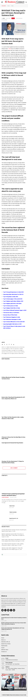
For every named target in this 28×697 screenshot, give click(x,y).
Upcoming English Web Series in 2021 (12, 324)
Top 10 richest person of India (10, 305)
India (9, 48)
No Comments (19, 18)
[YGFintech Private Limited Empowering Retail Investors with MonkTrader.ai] (14, 485)
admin (4, 18)
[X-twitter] (11, 610)
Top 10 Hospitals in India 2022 (10, 296)
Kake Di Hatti (11, 505)
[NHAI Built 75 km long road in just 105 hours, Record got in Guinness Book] (14, 34)
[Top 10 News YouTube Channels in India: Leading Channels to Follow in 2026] (14, 408)
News (13, 18)
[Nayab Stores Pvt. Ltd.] (5, 520)
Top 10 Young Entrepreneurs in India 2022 (13, 292)
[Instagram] (5, 610)
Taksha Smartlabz (12, 512)
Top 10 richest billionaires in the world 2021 (14, 321)
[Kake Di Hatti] (5, 507)
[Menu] (2, 2)
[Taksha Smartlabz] (5, 513)
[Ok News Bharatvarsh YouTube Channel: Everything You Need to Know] (14, 368)
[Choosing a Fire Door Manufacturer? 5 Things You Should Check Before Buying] (14, 452)
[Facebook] (2, 610)
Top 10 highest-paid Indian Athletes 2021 (13, 301)
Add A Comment (14, 467)
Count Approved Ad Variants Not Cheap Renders (12, 442)
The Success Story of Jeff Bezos (11, 312)
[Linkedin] (8, 610)
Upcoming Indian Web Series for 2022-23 (13, 294)
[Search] (26, 2)
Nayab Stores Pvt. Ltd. (13, 518)
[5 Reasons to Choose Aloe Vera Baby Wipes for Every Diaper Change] (14, 428)
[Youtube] (14, 610)
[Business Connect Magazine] (14, 2)
